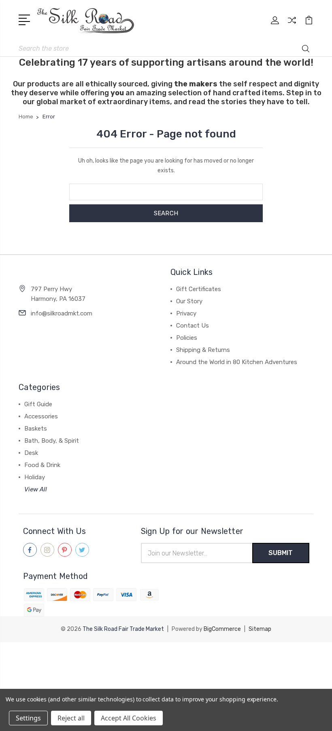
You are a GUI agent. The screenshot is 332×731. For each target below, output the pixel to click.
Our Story (189, 301)
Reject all (71, 718)
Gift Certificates (198, 289)
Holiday (34, 477)
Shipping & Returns (203, 350)
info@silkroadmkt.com (61, 313)
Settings (28, 718)
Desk (31, 453)
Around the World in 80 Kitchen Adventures (236, 362)
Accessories (41, 416)
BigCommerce (222, 629)
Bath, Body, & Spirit (51, 440)
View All (35, 489)
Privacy (186, 313)
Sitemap (260, 629)
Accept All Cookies (128, 718)
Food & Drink (42, 465)
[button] (166, 657)
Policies (186, 337)
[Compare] (291, 25)
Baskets (35, 428)
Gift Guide (38, 404)
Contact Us (192, 325)
